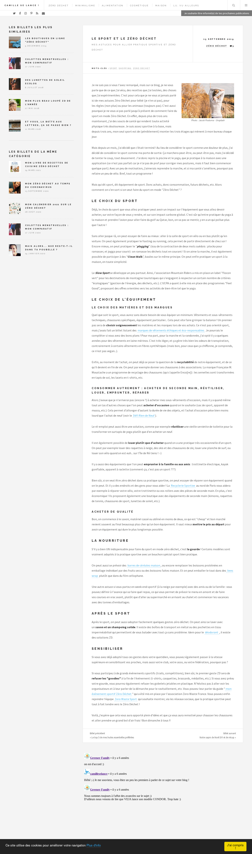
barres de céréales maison (143, 565)
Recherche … (233, 5)
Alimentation (113, 5)
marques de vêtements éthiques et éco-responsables (171, 330)
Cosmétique (139, 5)
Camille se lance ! (21, 5)
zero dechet (141, 68)
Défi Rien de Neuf (144, 415)
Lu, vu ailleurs (186, 5)
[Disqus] (163, 798)
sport (113, 68)
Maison (161, 5)
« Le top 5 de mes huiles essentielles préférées (112, 737)
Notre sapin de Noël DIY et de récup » (218, 737)
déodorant (212, 632)
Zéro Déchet (59, 5)
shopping (125, 68)
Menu (246, 5)
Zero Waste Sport (126, 699)
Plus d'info (94, 845)
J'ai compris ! (235, 846)
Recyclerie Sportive (183, 485)
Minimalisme (85, 5)
